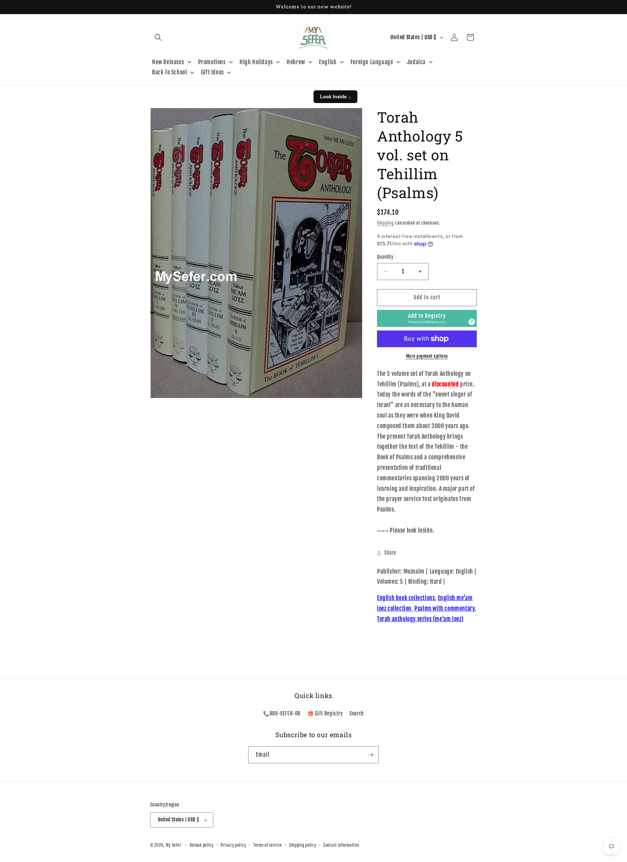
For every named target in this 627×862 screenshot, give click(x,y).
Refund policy (202, 845)
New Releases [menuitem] (168, 62)
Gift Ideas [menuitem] (212, 72)
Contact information (341, 845)
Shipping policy (302, 845)
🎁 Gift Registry (325, 713)
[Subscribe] (370, 754)
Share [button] (390, 553)
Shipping (385, 223)
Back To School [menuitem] (169, 72)
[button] (158, 37)
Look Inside (335, 96)
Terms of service (267, 845)
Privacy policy (233, 845)
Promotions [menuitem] (212, 62)
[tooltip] (471, 322)
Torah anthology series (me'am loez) (420, 619)
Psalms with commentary (444, 608)
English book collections (406, 598)
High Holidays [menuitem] (256, 62)
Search (356, 713)
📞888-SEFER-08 (281, 713)
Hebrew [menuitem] (296, 62)
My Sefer (173, 845)
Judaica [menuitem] (416, 62)
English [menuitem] (327, 62)
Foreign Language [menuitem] (372, 62)
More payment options (427, 356)
